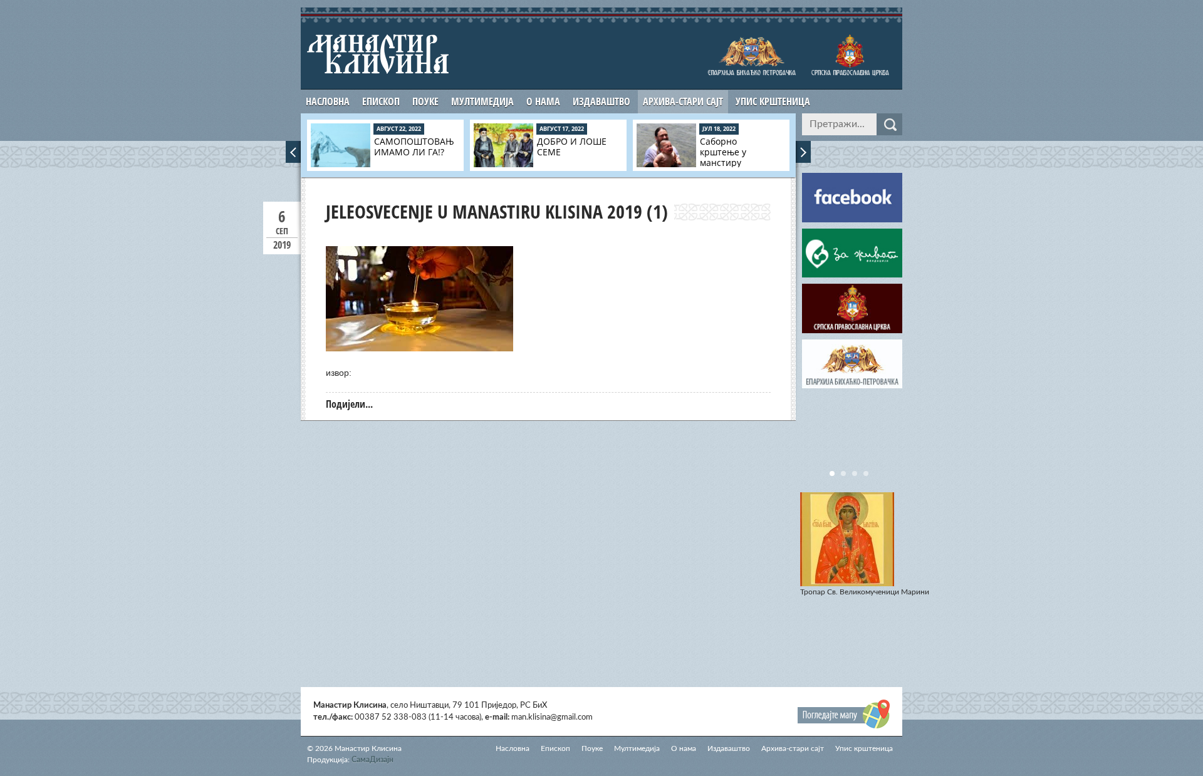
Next (803, 152)
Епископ (381, 101)
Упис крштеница (773, 101)
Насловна (328, 101)
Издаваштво (601, 101)
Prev (293, 152)
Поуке (425, 101)
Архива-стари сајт (683, 101)
